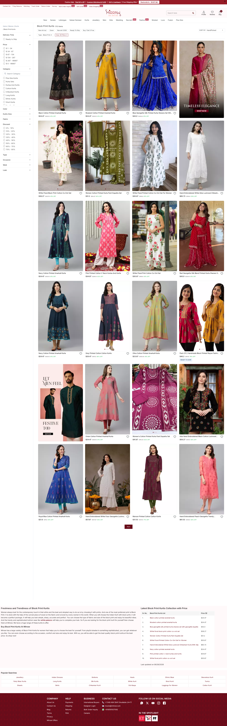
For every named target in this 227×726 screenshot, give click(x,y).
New (45, 20)
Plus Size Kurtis (12, 78)
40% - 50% (10, 140)
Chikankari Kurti (95, 685)
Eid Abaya (132, 685)
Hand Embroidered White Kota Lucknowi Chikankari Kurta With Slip (174, 645)
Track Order (35, 6)
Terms (49, 713)
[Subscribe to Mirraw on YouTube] (153, 703)
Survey (54, 6)
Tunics (207, 681)
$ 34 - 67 (9, 51)
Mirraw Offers (52, 720)
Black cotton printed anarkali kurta (162, 618)
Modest (155, 20)
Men (104, 20)
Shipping (68, 706)
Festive (143, 20)
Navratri (131, 20)
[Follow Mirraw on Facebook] (164, 703)
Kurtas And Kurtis (12, 85)
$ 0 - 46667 (11, 64)
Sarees (53, 20)
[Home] (113, 12)
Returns (68, 709)
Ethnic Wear (169, 677)
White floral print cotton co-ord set (162, 658)
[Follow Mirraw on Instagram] (158, 703)
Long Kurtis (10, 95)
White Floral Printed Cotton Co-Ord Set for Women (168, 640)
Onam (52, 30)
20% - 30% (10, 134)
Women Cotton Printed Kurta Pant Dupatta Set (166, 636)
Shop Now (62, 107)
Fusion (170, 20)
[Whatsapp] (141, 703)
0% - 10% (10, 128)
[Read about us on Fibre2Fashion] (155, 718)
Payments (69, 702)
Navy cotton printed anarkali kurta (162, 649)
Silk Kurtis (94, 681)
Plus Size (179, 20)
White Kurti (132, 681)
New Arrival (42, 30)
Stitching (26, 6)
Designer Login (89, 706)
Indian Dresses (57, 677)
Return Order (45, 6)
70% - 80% (10, 149)
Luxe (163, 20)
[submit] (193, 13)
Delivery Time (8, 35)
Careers (87, 713)
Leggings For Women (170, 685)
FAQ (67, 713)
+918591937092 (111, 709)
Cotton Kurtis (11, 88)
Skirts (57, 685)
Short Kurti (170, 681)
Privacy (50, 717)
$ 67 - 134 (10, 54)
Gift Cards (82, 6)
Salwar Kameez (75, 20)
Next (128, 527)
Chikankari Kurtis (12, 92)
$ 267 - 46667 (12, 60)
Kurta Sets (10, 82)
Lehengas (62, 20)
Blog (48, 709)
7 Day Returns (17, 6)
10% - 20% (10, 131)
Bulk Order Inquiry (66, 6)
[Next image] (80, 75)
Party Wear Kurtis (19, 681)
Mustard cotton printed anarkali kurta (163, 622)
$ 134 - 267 (10, 57)
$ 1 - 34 (9, 48)
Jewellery (96, 20)
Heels (132, 677)
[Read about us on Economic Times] (142, 718)
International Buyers (91, 702)
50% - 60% (10, 143)
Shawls (19, 685)
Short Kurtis (10, 102)
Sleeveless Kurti (207, 677)
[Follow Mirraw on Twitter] (147, 703)
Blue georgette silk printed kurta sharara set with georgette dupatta (174, 627)
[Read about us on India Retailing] (148, 718)
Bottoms (95, 677)
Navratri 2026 (62, 30)
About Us (50, 702)
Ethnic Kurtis (11, 99)
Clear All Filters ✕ (61, 35)
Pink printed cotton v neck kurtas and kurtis (166, 654)
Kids (111, 20)
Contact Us (6, 6)
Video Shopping (96, 6)
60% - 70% (10, 146)
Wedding (119, 20)
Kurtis (87, 20)
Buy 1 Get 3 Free (88, 30)
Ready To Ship (75, 30)
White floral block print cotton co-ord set (165, 631)
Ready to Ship (11, 39)
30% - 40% (10, 137)
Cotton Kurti (207, 685)
